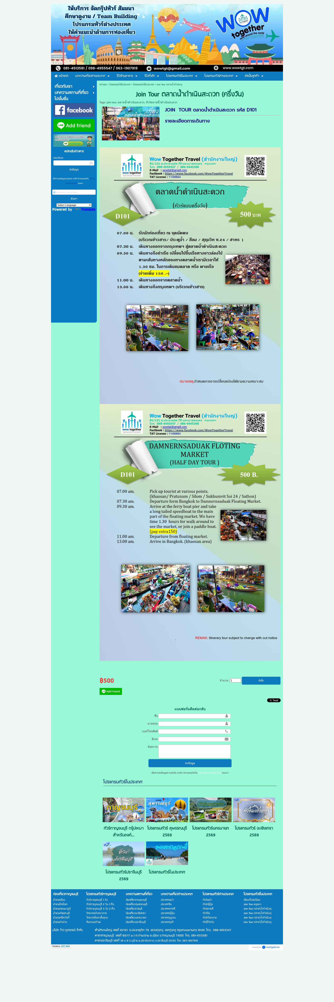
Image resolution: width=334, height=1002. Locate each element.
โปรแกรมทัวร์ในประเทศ (143, 85)
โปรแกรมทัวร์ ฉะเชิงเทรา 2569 (254, 832)
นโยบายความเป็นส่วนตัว (210, 773)
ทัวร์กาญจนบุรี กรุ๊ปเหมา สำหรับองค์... (124, 832)
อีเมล (155, 739)
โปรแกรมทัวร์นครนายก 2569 (210, 832)
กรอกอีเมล (58, 158)
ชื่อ (156, 715)
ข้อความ (153, 746)
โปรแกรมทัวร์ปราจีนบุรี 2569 (124, 875)
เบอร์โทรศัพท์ (150, 731)
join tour (111, 102)
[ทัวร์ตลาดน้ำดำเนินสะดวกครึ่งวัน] (131, 123)
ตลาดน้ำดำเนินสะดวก (131, 102)
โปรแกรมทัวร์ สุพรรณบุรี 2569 (167, 832)
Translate (88, 209)
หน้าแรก (103, 85)
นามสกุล (152, 723)
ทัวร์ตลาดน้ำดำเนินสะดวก (161, 102)
